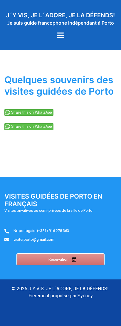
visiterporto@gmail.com (34, 239)
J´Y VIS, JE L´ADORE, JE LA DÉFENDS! (60, 15)
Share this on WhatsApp (31, 112)
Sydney (85, 295)
